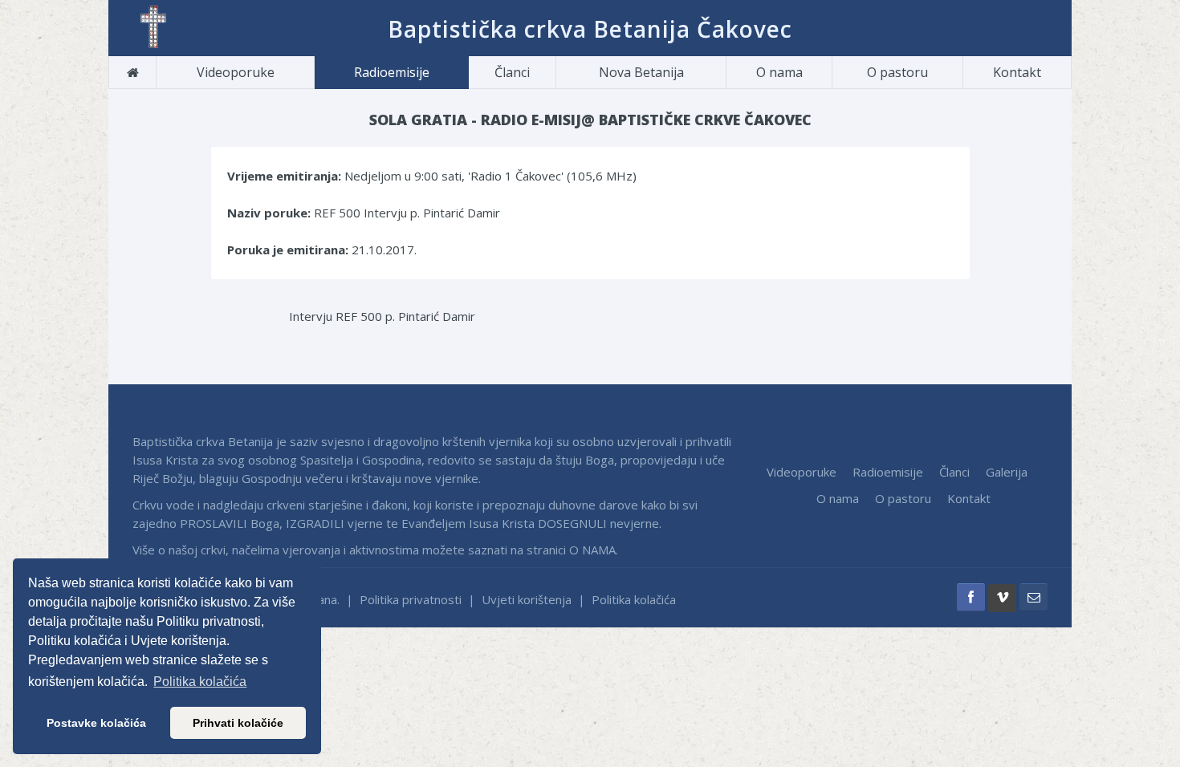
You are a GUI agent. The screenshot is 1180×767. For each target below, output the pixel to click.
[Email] (1033, 597)
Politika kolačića (634, 599)
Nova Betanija (641, 72)
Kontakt (1017, 72)
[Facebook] (971, 597)
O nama (779, 72)
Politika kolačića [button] (199, 681)
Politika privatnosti (411, 599)
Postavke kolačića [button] (96, 722)
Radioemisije (391, 72)
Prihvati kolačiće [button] (238, 722)
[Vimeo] (1002, 598)
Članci (512, 72)
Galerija (1006, 472)
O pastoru (897, 72)
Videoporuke (236, 72)
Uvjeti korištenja (527, 599)
